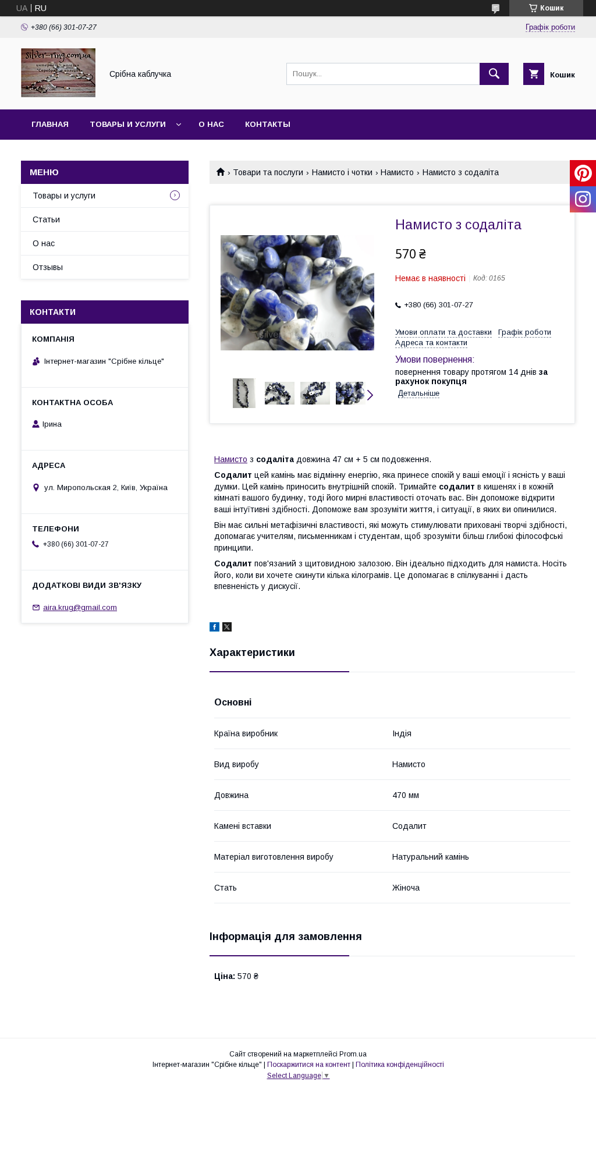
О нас (211, 124)
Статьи (46, 219)
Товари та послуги (268, 172)
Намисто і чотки (342, 172)
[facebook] (214, 628)
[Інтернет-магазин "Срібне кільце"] (58, 94)
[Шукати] (494, 74)
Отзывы (48, 267)
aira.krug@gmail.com (80, 607)
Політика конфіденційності (400, 1065)
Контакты (267, 124)
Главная (50, 124)
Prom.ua (353, 1054)
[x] (227, 628)
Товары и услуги (128, 124)
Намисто (397, 172)
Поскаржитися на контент (308, 1065)
